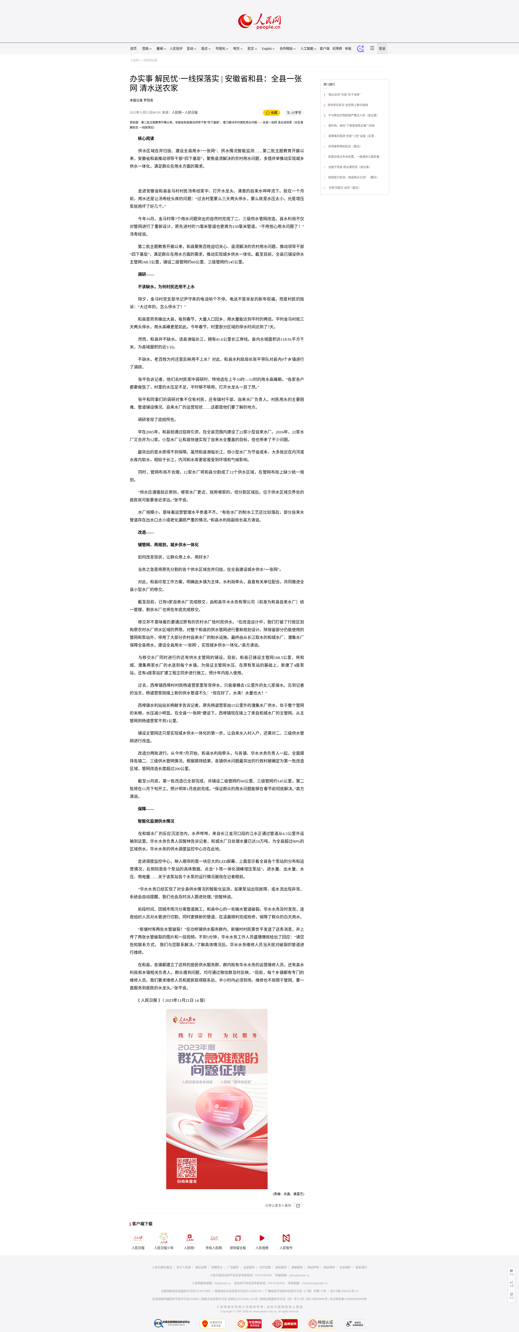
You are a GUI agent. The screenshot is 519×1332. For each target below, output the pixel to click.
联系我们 (361, 1267)
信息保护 (345, 1267)
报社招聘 (201, 1267)
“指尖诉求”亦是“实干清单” (344, 94)
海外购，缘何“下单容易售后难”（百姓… (352, 125)
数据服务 (297, 1267)
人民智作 (286, 1248)
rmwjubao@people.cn (314, 1283)
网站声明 (313, 1267)
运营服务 (249, 1267)
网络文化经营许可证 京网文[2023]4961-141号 (229, 1299)
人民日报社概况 (162, 1267)
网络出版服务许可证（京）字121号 (282, 1299)
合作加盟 (265, 1267)
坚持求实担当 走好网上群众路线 (347, 104)
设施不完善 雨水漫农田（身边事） (349, 167)
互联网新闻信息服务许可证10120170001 (186, 1291)
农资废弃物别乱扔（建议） (344, 146)
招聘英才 (217, 1267)
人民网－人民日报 (185, 112)
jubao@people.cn (299, 1275)
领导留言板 (150, 60)
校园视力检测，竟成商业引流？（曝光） (353, 177)
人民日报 (138, 1248)
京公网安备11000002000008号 (348, 1299)
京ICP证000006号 (317, 1299)
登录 (382, 48)
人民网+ (189, 1248)
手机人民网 (214, 1248)
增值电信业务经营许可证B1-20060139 (237, 1291)
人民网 (134, 60)
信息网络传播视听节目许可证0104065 (175, 1299)
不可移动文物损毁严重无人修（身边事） (353, 115)
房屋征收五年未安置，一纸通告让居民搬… (354, 156)
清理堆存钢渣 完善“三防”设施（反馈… (352, 136)
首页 (133, 48)
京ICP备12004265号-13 (344, 1291)
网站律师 (329, 1267)
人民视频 (261, 1248)
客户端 (324, 48)
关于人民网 (184, 1267)
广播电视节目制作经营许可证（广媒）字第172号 (295, 1291)
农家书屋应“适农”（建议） (344, 187)
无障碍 (337, 48)
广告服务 (233, 1267)
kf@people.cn (223, 1283)
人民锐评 (175, 48)
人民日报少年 (164, 1248)
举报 (348, 48)
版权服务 (281, 1267)
